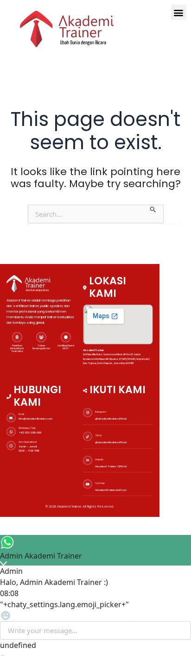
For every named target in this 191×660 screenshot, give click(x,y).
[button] (178, 12)
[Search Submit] (153, 209)
